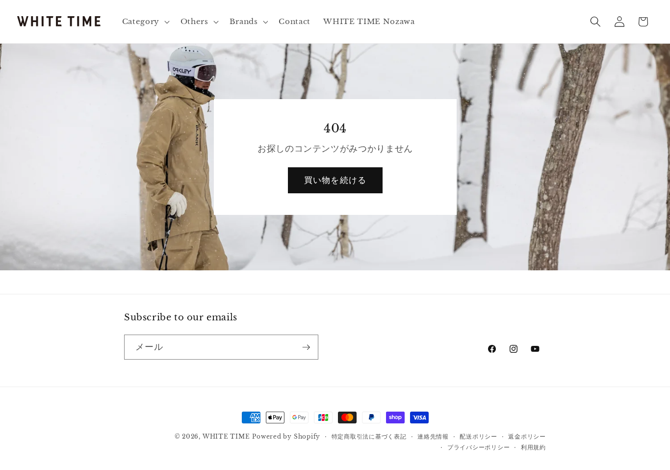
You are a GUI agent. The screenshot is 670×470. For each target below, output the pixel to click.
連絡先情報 (433, 436)
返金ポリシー (527, 436)
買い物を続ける (335, 180)
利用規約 (533, 447)
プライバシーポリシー (478, 447)
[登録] (306, 347)
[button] (144, 21)
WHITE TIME (226, 436)
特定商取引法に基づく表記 (369, 436)
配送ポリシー (478, 436)
